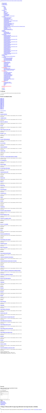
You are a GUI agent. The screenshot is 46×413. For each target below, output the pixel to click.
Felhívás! (1, 197)
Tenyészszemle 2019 (7, 52)
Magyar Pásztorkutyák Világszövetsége (9, 69)
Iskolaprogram (2, 177)
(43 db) (2, 99)
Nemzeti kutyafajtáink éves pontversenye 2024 (10, 41)
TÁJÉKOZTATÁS (3, 193)
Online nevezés (9, 0)
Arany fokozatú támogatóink (8, 58)
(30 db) (2, 101)
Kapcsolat (29, 409)
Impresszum (25, 409)
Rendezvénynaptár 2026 (7, 35)
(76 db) (2, 105)
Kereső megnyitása (3, 110)
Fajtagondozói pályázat (7, 62)
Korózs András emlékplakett (8, 72)
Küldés (2, 400)
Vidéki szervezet (6, 63)
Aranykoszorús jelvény (7, 76)
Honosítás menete (6, 22)
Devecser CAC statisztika (4, 224)
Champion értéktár (19, 0)
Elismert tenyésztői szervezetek (8, 29)
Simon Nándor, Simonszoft (38, 409)
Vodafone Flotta (2, 150)
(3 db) (2, 108)
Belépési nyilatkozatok (7, 66)
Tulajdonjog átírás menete (7, 21)
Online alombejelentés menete (8, 19)
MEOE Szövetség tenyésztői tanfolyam (9, 56)
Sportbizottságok (4, 67)
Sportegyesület (6, 65)
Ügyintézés (3, 16)
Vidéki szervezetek (6, 14)
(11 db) (2, 106)
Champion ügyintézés (7, 25)
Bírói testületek (6, 12)
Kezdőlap (3, 6)
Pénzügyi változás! (3, 164)
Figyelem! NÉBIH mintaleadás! (5, 139)
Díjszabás (3, 30)
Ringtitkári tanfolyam (3, 114)
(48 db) (2, 102)
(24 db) (2, 98)
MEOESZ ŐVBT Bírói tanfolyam (5, 278)
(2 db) (2, 107)
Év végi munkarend (3, 160)
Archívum (5, 9)
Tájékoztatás (2, 266)
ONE (4, 84)
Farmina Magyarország (7, 82)
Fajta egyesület (6, 64)
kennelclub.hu (2, 0)
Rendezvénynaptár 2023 (7, 42)
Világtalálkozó (2, 206)
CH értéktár (5, 71)
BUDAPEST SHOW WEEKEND (5, 210)
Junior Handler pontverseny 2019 (5, 324)
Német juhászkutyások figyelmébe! (5, 253)
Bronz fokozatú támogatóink (8, 60)
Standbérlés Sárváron (3, 243)
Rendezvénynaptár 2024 (7, 40)
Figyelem (1, 125)
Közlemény (2, 291)
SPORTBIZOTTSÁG (7, 68)
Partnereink (3, 81)
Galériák (5, 8)
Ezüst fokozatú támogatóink (8, 59)
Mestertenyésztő (6, 79)
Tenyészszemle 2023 (7, 43)
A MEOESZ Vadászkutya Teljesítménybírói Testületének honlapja (10, 270)
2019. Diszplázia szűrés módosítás (5, 239)
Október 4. (2, 181)
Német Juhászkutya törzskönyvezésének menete (11, 20)
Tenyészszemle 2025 (7, 38)
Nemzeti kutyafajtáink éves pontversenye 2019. (7, 347)
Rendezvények (4, 34)
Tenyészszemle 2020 (7, 49)
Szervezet (3, 10)
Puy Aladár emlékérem (7, 73)
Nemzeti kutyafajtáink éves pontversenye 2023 (10, 44)
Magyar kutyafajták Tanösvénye (6, 86)
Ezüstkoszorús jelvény (7, 77)
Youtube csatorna (2, 404)
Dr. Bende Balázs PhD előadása (5, 168)
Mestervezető (6, 80)
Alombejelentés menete (7, 18)
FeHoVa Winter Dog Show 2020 (5, 129)
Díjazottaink (4, 70)
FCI (4, 85)
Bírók (5, 11)
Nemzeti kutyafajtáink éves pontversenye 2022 (10, 46)
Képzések (3, 55)
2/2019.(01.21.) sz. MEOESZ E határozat (6, 274)
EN (5, 0)
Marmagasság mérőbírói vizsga (5, 233)
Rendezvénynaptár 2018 (7, 53)
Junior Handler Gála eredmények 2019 (6, 332)
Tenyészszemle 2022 (7, 45)
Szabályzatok (4, 31)
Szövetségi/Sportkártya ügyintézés (9, 24)
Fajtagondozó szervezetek (7, 28)
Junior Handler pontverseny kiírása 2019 (6, 328)
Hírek (5, 7)
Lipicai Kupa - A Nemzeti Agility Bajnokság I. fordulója (8, 156)
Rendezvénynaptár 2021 (7, 47)
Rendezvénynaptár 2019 (7, 51)
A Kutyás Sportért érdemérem (8, 74)
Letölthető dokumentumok (7, 17)
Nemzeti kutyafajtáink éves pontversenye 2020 (10, 50)
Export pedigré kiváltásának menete (9, 23)
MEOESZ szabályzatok (7, 32)
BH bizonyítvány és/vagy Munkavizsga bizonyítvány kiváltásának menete (14, 26)
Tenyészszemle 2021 (7, 48)
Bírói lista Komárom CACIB (4, 214)
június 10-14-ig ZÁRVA (4, 247)
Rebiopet (5, 83)
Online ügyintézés (14, 0)
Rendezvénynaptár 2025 (7, 37)
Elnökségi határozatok (7, 33)
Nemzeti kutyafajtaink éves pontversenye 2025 (10, 39)
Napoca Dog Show (3, 301)
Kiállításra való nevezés (7, 27)
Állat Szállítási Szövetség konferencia (6, 320)
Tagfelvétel (3, 61)
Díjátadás (1, 295)
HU (6, 0)
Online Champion (4, 54)
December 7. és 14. (3, 133)
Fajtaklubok (5, 13)
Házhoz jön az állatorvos (4, 121)
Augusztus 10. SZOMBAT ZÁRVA (5, 218)
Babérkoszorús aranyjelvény (8, 75)
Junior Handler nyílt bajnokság (5, 309)
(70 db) (2, 103)
